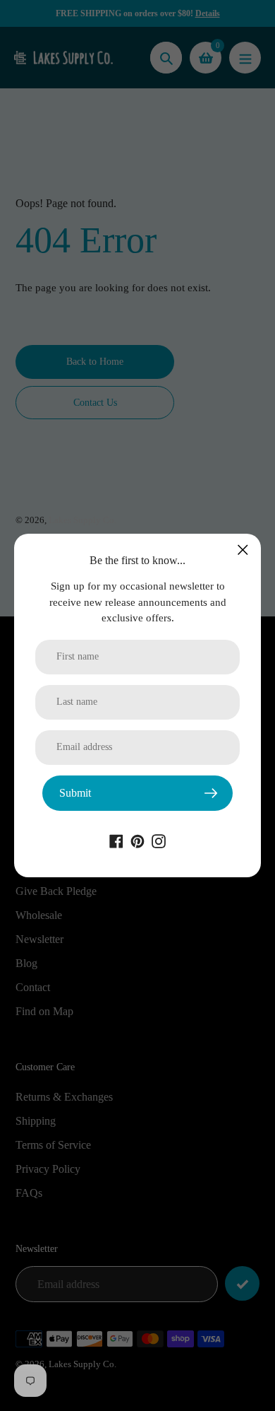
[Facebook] (116, 840)
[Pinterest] (137, 840)
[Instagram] (159, 840)
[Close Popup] (243, 549)
